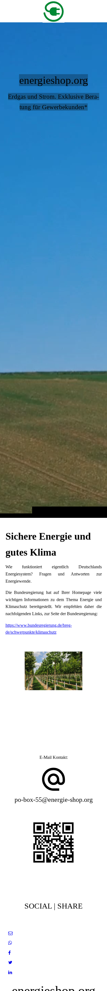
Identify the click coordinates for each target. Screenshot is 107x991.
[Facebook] (9, 952)
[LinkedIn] (10, 972)
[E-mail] (10, 933)
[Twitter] (10, 962)
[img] (53, 270)
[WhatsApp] (10, 943)
